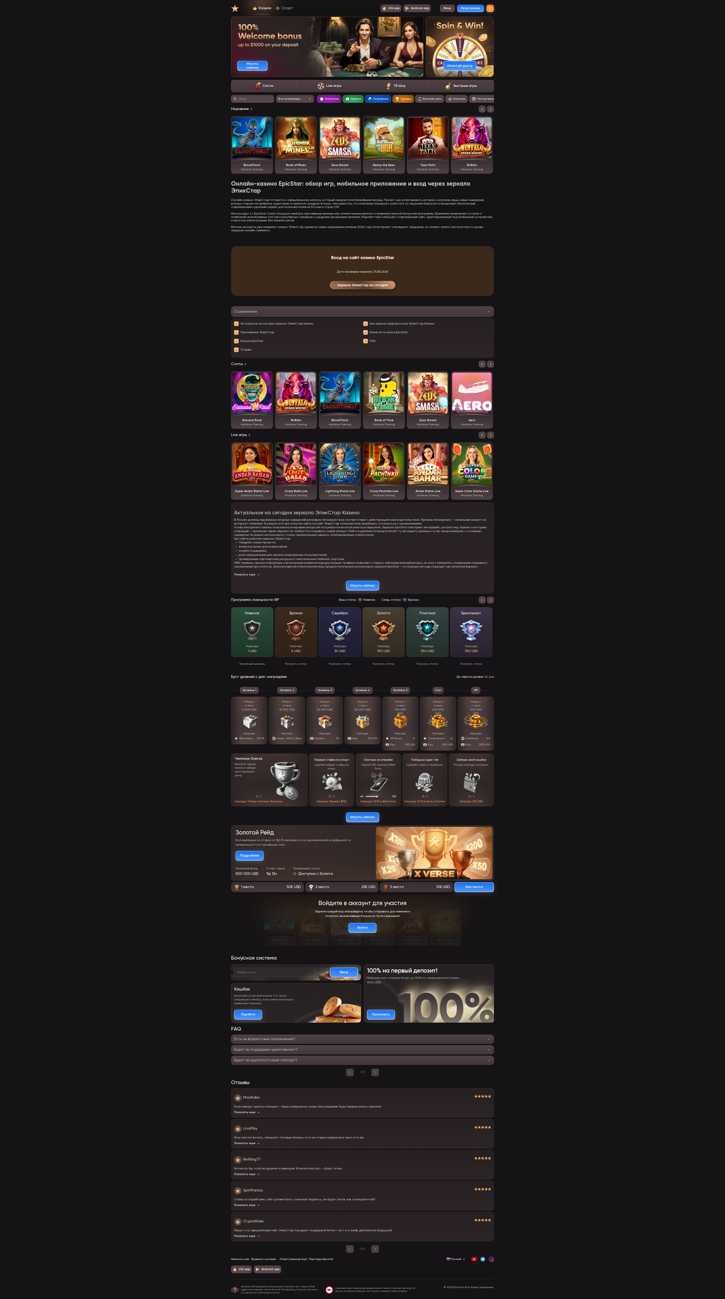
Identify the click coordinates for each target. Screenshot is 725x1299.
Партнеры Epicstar (321, 1259)
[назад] (350, 1072)
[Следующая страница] (375, 1249)
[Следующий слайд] (490, 109)
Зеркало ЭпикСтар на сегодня (362, 285)
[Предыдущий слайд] (482, 109)
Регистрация (470, 8)
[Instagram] (491, 1259)
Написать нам (240, 1259)
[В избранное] (267, 122)
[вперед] (375, 1072)
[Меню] (490, 8)
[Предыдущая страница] (350, 1249)
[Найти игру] (235, 99)
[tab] (264, 86)
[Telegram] (482, 1259)
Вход (447, 8)
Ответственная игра (293, 1259)
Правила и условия (263, 1259)
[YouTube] (474, 1259)
